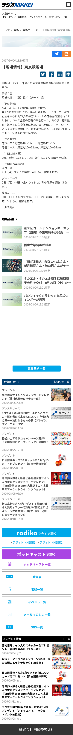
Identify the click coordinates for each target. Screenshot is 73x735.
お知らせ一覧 (61, 382)
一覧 (68, 638)
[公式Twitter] (57, 54)
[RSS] (66, 54)
